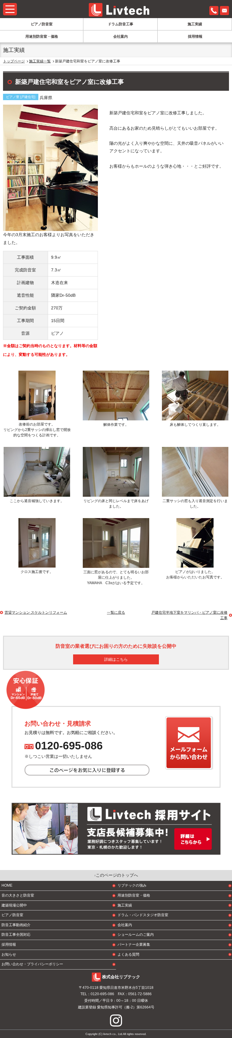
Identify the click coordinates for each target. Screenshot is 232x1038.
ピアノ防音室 (42, 24)
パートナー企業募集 (134, 944)
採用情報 (195, 36)
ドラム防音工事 (120, 24)
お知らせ (9, 954)
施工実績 (195, 24)
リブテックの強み (132, 885)
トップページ (14, 61)
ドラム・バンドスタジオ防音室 (143, 915)
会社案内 (120, 36)
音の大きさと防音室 (18, 895)
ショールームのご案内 (136, 934)
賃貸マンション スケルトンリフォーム (36, 612)
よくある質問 (128, 954)
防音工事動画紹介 (16, 925)
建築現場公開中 (14, 905)
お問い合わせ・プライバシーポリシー (32, 964)
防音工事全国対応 (16, 934)
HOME (7, 885)
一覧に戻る (116, 612)
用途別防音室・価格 (41, 36)
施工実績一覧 (40, 61)
